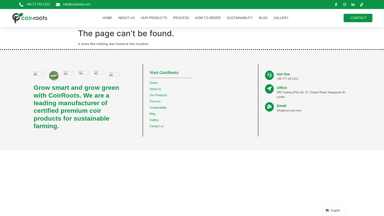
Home (107, 18)
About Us (126, 18)
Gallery (281, 18)
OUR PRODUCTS (154, 18)
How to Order (208, 18)
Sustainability (240, 18)
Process (181, 18)
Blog (263, 18)
